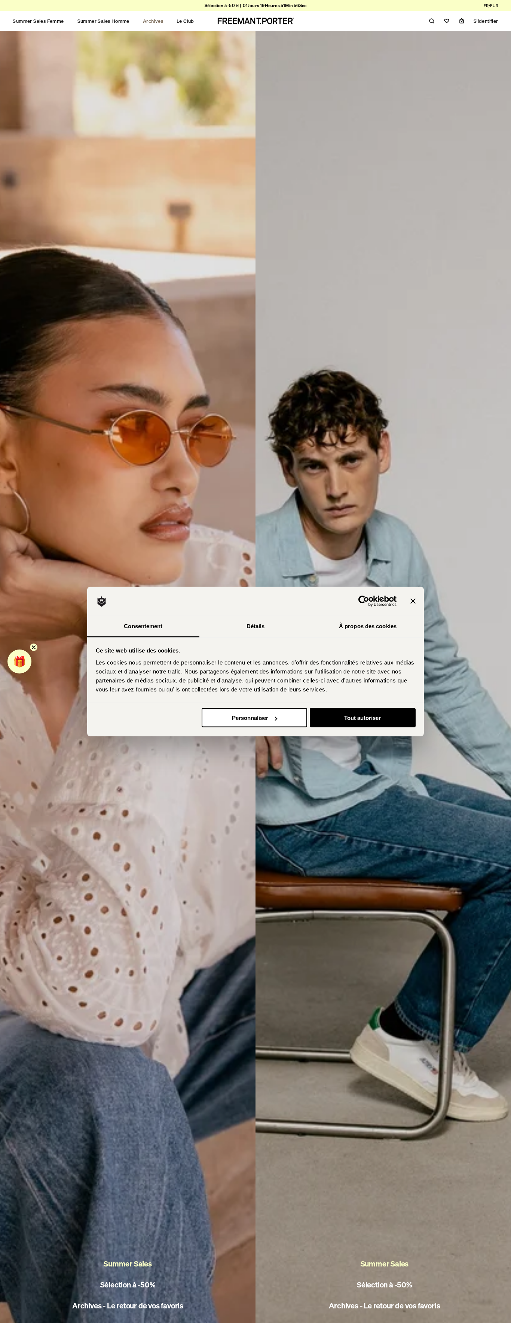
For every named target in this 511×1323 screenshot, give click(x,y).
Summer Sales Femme (38, 21)
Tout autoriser (362, 718)
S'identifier (486, 21)
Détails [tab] (256, 626)
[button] (19, 661)
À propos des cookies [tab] (368, 626)
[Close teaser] (33, 647)
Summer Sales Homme (103, 21)
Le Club (185, 21)
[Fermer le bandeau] (413, 601)
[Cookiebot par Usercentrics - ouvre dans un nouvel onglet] (364, 601)
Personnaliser (250, 718)
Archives (153, 21)
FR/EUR (491, 5)
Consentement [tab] (143, 626)
